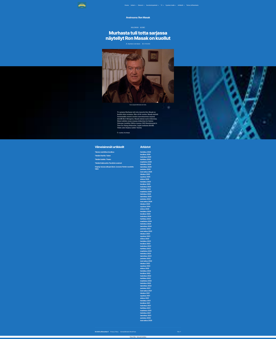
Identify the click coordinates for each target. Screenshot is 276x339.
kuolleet (121, 132)
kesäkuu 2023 (145, 244)
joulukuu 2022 (145, 258)
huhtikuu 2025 (145, 189)
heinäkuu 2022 (145, 271)
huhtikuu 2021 (145, 308)
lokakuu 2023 (145, 234)
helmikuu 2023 (145, 253)
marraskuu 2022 (146, 261)
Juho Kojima (137, 44)
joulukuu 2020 (145, 318)
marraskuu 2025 (146, 172)
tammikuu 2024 (146, 226)
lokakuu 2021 (145, 293)
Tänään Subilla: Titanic (103, 159)
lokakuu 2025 (145, 174)
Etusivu (127, 5)
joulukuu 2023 (145, 229)
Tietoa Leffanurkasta (192, 5)
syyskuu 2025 (145, 177)
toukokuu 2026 (145, 157)
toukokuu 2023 (145, 246)
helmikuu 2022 (145, 283)
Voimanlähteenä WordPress (128, 331)
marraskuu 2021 (146, 291)
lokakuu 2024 (145, 204)
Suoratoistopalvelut (151, 5)
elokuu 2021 (144, 298)
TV (161, 5)
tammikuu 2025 (145, 197)
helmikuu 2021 (145, 313)
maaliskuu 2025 (146, 192)
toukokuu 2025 (145, 187)
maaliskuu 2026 (146, 162)
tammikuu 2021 (145, 315)
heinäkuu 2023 (145, 241)
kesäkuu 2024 (145, 214)
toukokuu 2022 (145, 276)
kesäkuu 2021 (145, 303)
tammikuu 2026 (146, 167)
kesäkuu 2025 (145, 184)
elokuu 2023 (144, 239)
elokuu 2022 (144, 268)
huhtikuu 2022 (145, 278)
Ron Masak (127, 132)
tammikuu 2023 (145, 256)
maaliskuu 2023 (146, 251)
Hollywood (135, 27)
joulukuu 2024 (145, 199)
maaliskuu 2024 (146, 221)
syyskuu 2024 (145, 206)
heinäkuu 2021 (145, 301)
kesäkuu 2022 (145, 273)
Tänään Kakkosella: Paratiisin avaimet (108, 163)
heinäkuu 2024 (145, 211)
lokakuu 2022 (145, 263)
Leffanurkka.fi (104, 331)
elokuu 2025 (144, 179)
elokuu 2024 (144, 209)
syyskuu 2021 (145, 296)
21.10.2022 (147, 44)
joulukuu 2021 (145, 288)
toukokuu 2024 (145, 216)
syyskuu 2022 (145, 266)
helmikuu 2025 (145, 194)
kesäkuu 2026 (145, 154)
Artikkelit (180, 5)
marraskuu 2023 (146, 231)
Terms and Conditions (141, 336)
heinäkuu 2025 (145, 182)
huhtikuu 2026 (145, 159)
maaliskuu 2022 (146, 281)
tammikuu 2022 (145, 286)
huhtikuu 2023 (145, 249)
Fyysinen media (170, 5)
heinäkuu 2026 (145, 152)
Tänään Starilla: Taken (103, 156)
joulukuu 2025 (145, 169)
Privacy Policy (114, 331)
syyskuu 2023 (145, 236)
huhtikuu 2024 (145, 219)
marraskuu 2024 (146, 201)
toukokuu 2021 (145, 306)
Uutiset (133, 5)
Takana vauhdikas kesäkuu (104, 152)
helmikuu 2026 (145, 164)
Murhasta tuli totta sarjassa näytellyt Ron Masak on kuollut (138, 35)
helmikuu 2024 (145, 224)
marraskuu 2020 (146, 320)
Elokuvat (140, 5)
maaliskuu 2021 (145, 310)
